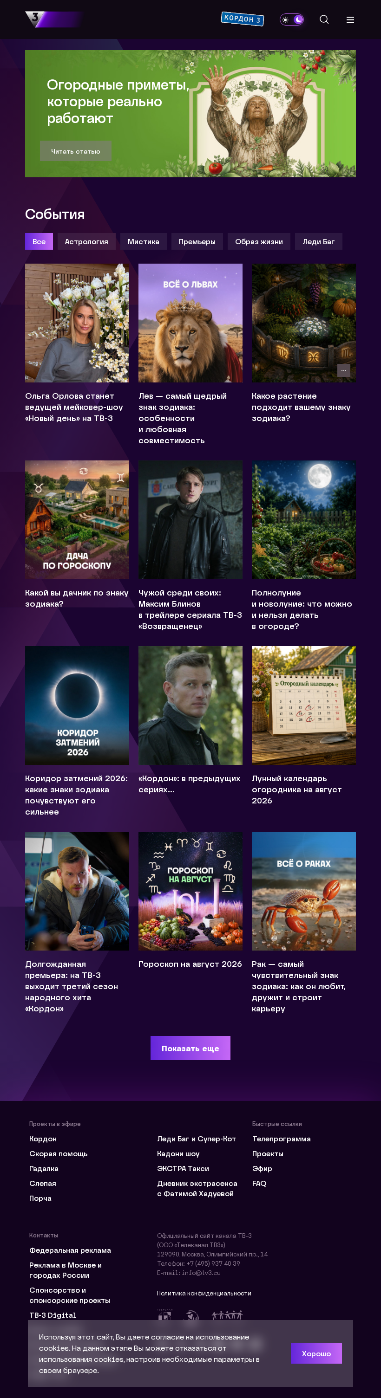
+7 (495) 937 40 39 (213, 1263)
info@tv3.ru (201, 1272)
